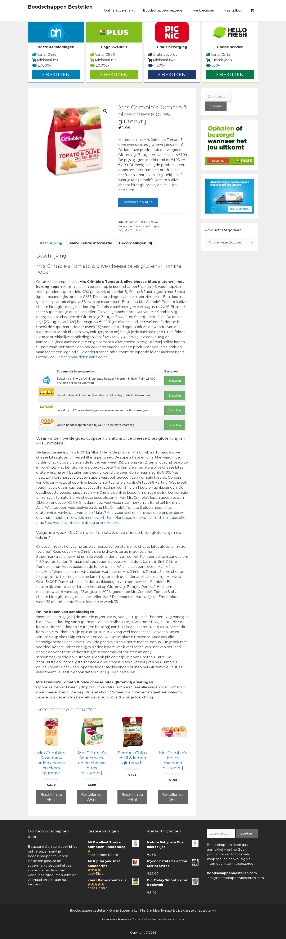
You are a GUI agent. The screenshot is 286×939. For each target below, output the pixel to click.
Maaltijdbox (233, 10)
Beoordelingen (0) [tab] (135, 243)
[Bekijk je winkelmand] (252, 10)
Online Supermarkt (119, 10)
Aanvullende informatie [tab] (90, 243)
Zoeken (215, 106)
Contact (137, 919)
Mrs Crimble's (133, 230)
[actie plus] (229, 164)
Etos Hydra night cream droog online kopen (81, 523)
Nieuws (123, 919)
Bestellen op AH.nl (138, 202)
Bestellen (175, 380)
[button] (105, 111)
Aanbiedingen (204, 10)
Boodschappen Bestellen (60, 7)
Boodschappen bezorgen (163, 10)
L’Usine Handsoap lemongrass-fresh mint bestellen (145, 518)
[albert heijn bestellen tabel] (229, 212)
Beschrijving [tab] (51, 243)
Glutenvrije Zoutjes (146, 226)
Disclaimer (153, 919)
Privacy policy (174, 919)
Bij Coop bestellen (120, 672)
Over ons (108, 919)
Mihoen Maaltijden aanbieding (82, 357)
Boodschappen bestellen (88, 910)
